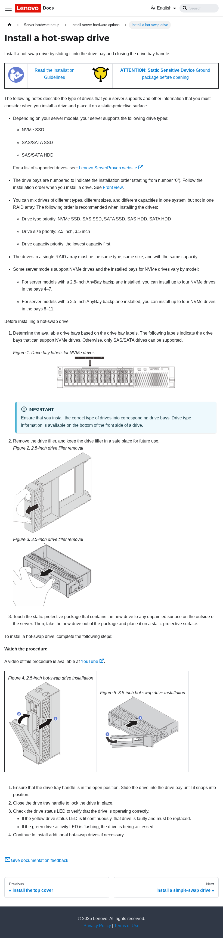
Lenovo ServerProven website (108, 168)
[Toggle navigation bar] (8, 8)
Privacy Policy (97, 925)
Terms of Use (127, 925)
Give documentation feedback (39, 860)
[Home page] (9, 25)
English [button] (164, 8)
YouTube (89, 661)
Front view (113, 187)
